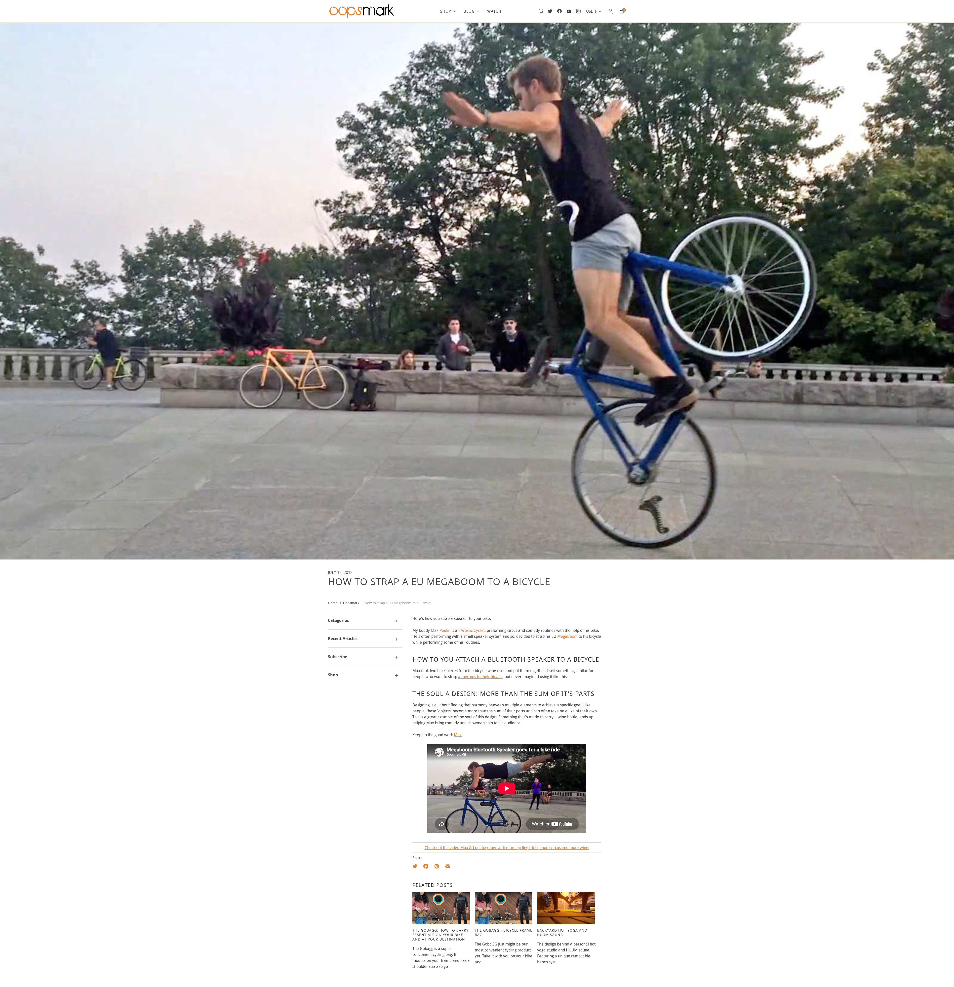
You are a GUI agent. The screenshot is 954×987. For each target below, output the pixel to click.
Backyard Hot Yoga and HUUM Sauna (562, 932)
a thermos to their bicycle (480, 676)
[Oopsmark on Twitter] (550, 11)
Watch (494, 11)
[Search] (541, 11)
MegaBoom (567, 636)
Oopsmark (351, 603)
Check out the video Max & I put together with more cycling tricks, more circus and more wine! (507, 847)
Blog (469, 11)
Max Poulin (440, 630)
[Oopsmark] (363, 11)
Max (458, 734)
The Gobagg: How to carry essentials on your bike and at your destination (440, 935)
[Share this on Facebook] (425, 866)
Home (333, 603)
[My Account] (611, 11)
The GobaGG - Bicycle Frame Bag (503, 932)
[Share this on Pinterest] (436, 866)
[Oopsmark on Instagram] (578, 11)
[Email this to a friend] (447, 866)
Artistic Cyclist (473, 630)
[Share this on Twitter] (416, 866)
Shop (445, 11)
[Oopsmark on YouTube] (568, 11)
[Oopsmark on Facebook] (559, 11)
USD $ (591, 11)
